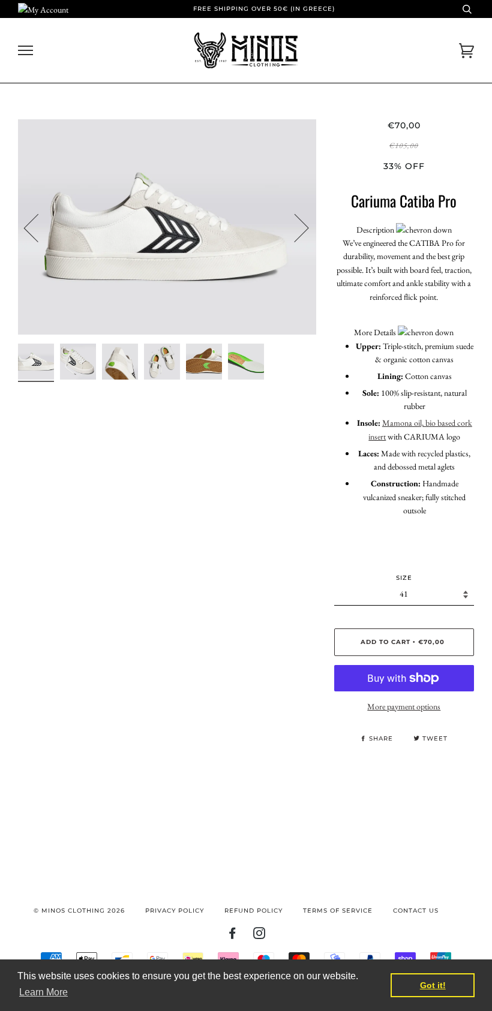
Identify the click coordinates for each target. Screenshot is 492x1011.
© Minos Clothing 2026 (79, 910)
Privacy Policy (174, 910)
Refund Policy (253, 910)
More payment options (403, 706)
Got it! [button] (433, 985)
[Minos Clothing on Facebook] (232, 935)
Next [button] (294, 227)
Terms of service (338, 910)
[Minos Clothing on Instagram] (259, 935)
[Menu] (25, 50)
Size (404, 577)
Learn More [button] (43, 992)
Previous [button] (38, 227)
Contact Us (416, 910)
